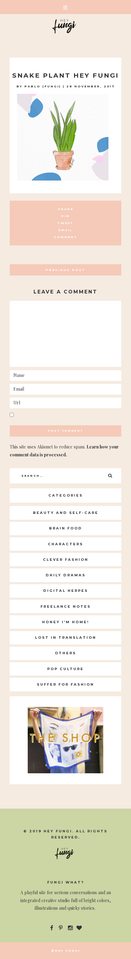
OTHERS (65, 653)
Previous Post (65, 270)
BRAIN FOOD (65, 528)
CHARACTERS (65, 544)
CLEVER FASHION (65, 559)
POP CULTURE (65, 669)
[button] (65, 7)
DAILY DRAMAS (66, 575)
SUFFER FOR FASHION (65, 684)
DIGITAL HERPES (65, 590)
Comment (65, 237)
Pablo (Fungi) (42, 86)
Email (65, 230)
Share (65, 209)
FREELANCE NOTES (66, 606)
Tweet (65, 223)
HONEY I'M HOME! (65, 622)
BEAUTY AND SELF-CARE (65, 513)
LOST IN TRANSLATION (65, 637)
